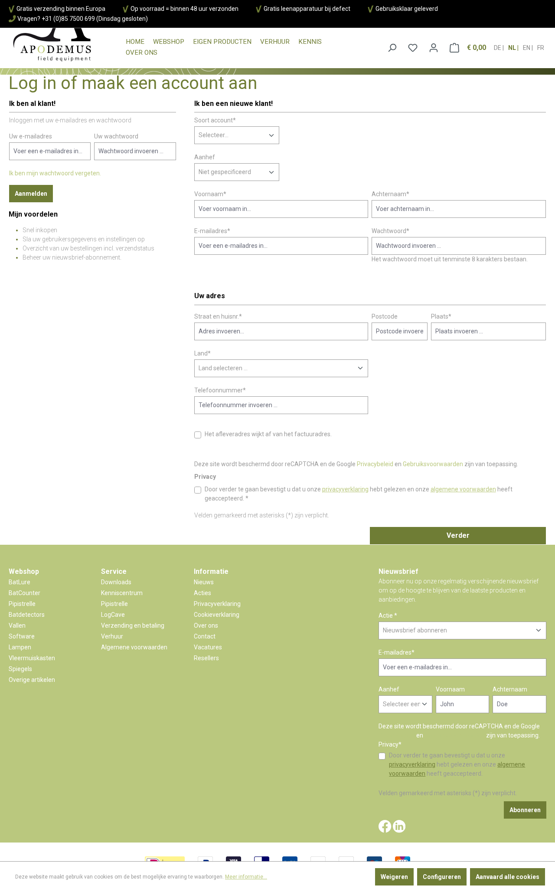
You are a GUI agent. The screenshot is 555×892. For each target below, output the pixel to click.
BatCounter (24, 592)
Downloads (116, 582)
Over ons (206, 625)
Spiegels (20, 668)
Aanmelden (31, 193)
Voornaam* (210, 194)
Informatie (211, 571)
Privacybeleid (375, 464)
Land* (202, 353)
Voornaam (450, 689)
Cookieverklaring (216, 614)
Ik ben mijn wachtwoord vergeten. (55, 173)
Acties (202, 592)
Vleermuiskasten (32, 658)
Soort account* (215, 120)
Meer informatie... (246, 877)
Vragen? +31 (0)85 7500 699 (56, 18)
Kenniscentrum (122, 592)
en (527, 47)
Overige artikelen (32, 679)
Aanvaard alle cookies (507, 876)
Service (114, 571)
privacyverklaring (345, 489)
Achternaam (510, 689)
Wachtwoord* (390, 230)
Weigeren (394, 876)
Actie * (388, 615)
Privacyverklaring (217, 603)
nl (512, 47)
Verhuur (112, 636)
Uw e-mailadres (30, 136)
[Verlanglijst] (412, 47)
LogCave (113, 614)
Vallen (17, 625)
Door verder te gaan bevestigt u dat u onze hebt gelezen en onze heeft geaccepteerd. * (359, 494)
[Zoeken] (392, 47)
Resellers (206, 658)
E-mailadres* (212, 230)
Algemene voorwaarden (134, 647)
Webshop (24, 571)
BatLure (19, 582)
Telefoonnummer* (220, 390)
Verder (458, 535)
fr (540, 47)
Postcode (385, 316)
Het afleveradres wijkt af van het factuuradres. (268, 434)
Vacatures (208, 647)
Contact (204, 636)
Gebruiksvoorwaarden (433, 464)
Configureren (442, 876)
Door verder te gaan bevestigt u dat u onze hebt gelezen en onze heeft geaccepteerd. (457, 764)
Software (22, 636)
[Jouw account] (433, 47)
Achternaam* (390, 194)
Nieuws (204, 582)
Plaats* (441, 316)
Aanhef (204, 157)
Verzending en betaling (132, 625)
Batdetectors (27, 614)
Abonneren (525, 809)
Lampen (20, 647)
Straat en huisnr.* (218, 316)
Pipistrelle (22, 603)
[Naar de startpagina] (52, 45)
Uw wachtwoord (116, 136)
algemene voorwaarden (463, 489)
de (498, 47)
